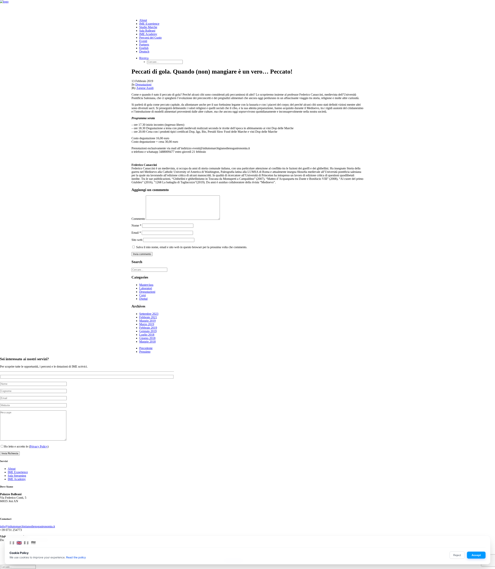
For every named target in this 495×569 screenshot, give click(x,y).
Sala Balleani (147, 30)
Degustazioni (143, 84)
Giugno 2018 (147, 338)
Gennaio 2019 (148, 331)
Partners (144, 44)
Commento (138, 218)
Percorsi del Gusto (150, 37)
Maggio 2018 (147, 341)
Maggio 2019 (147, 320)
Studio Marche (148, 27)
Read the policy (76, 557)
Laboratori (145, 288)
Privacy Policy (39, 446)
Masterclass (146, 284)
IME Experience (149, 23)
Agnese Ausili (145, 88)
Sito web (136, 239)
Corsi (142, 295)
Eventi (143, 41)
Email (136, 232)
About (143, 20)
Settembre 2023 (148, 313)
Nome (136, 225)
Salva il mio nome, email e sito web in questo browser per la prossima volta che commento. (191, 247)
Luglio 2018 (146, 334)
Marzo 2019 (146, 324)
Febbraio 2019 (148, 327)
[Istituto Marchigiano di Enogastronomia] (247, 7)
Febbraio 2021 (148, 317)
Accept (476, 555)
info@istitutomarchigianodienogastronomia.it (27, 526)
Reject (457, 555)
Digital (143, 298)
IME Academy (148, 34)
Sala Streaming (17, 475)
